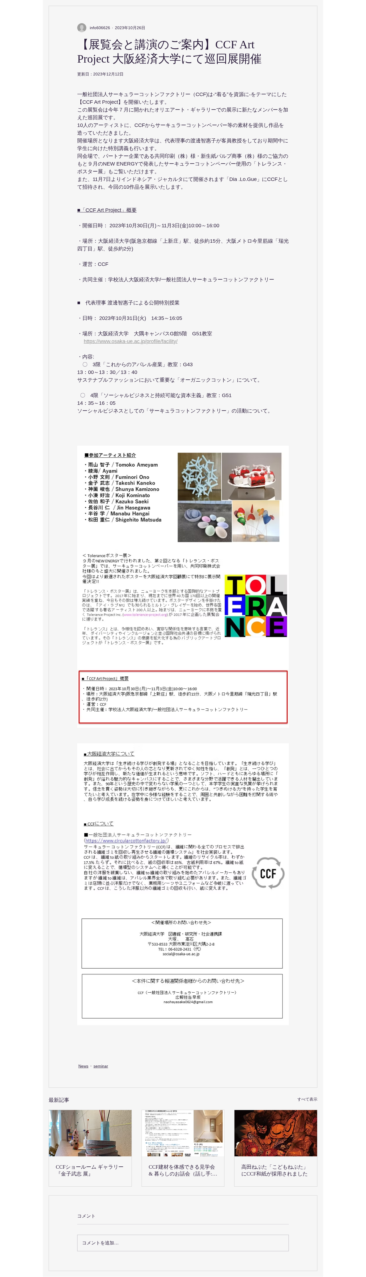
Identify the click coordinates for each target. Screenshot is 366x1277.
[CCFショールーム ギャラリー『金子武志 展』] (90, 1133)
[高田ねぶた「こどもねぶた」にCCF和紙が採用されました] (275, 1133)
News (83, 1066)
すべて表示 (307, 1099)
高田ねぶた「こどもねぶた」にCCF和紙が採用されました (274, 1170)
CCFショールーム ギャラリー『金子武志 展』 (90, 1170)
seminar (101, 1066)
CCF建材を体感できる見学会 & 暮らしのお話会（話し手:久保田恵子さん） (183, 1170)
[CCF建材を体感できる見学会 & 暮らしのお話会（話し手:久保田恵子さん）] (183, 1133)
